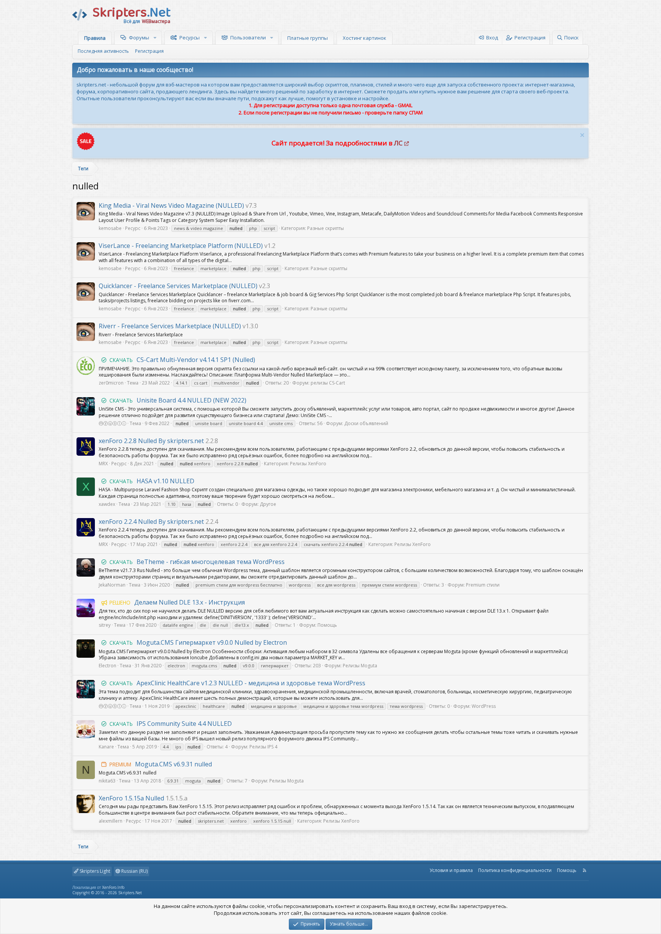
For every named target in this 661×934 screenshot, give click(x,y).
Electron (107, 665)
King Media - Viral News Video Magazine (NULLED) (171, 205)
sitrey (105, 625)
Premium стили (483, 585)
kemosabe (110, 228)
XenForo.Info (113, 887)
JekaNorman (112, 585)
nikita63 (107, 781)
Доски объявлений (366, 423)
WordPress (484, 706)
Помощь (327, 625)
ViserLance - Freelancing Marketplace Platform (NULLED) (181, 245)
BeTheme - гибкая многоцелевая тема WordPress (197, 561)
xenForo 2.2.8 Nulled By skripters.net (151, 441)
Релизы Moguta (360, 665)
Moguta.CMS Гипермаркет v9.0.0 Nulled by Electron (198, 642)
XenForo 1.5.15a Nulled (131, 798)
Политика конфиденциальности (515, 870)
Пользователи (248, 37)
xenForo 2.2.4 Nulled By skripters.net (151, 521)
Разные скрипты (325, 228)
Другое (268, 504)
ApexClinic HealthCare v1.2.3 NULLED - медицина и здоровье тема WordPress (237, 683)
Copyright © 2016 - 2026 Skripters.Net (107, 892)
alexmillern (110, 821)
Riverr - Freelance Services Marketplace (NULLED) (170, 326)
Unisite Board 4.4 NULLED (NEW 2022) (177, 400)
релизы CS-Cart (328, 383)
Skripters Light (94, 871)
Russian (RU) (134, 871)
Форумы (139, 37)
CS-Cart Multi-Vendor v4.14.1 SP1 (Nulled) (182, 359)
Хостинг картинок (364, 37)
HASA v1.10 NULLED (151, 481)
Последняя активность (103, 51)
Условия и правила (451, 870)
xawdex (107, 504)
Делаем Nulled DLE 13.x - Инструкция (177, 602)
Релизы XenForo (308, 463)
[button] (156, 37)
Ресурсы (189, 37)
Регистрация (149, 51)
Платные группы (307, 37)
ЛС (398, 143)
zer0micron (111, 383)
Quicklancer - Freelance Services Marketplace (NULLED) (178, 286)
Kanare (106, 746)
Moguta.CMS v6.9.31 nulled (160, 764)
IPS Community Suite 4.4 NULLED (170, 723)
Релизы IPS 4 (263, 746)
